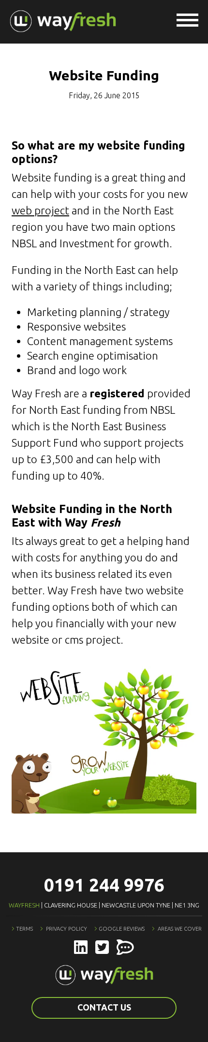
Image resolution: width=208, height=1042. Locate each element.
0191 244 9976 (104, 885)
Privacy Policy (66, 929)
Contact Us (104, 1007)
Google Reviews (122, 929)
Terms (24, 929)
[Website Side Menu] (187, 21)
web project (40, 210)
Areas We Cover (180, 929)
